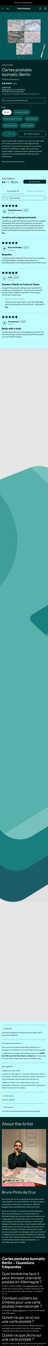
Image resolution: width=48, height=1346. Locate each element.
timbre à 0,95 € (18, 1310)
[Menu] (2, 8)
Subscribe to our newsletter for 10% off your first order (13, 90)
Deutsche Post (31, 1286)
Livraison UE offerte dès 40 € (16, 100)
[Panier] (45, 8)
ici (40, 1058)
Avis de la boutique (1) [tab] (35, 191)
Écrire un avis (34, 182)
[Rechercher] (7, 8)
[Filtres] (4, 198)
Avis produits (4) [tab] (13, 191)
